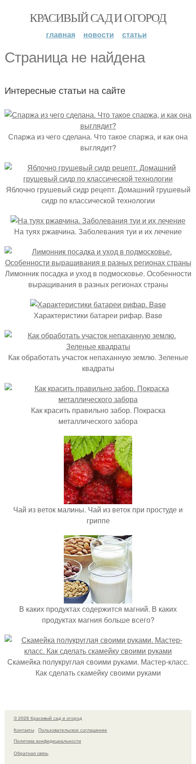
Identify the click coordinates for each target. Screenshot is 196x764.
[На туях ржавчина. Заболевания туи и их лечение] (98, 220)
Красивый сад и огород (98, 17)
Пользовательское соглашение (72, 730)
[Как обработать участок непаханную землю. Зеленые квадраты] (98, 346)
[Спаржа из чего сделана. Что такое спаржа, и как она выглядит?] (98, 125)
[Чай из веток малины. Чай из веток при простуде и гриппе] (98, 498)
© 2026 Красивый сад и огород (48, 718)
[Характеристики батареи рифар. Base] (98, 304)
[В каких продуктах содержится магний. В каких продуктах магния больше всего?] (98, 598)
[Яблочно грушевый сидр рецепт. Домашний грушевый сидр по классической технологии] (98, 178)
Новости (98, 34)
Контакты (24, 730)
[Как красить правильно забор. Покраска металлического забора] (98, 399)
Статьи (134, 34)
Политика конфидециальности (47, 741)
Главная (60, 34)
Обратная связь (31, 753)
